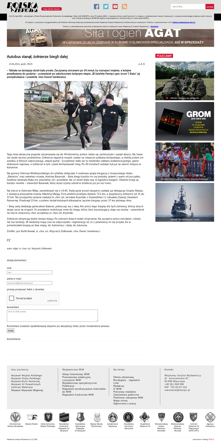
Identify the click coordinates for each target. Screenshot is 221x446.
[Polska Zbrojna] (48, 12)
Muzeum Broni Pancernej (25, 381)
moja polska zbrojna (51, 9)
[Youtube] (115, 6)
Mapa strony (120, 400)
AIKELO (211, 439)
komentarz (14, 307)
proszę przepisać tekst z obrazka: (26, 289)
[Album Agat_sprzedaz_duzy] (110, 35)
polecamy (164, 56)
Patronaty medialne (124, 392)
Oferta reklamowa (123, 377)
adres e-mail (15, 278)
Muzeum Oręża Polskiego (26, 378)
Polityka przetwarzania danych (183, 22)
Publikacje (68, 386)
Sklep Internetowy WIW (75, 374)
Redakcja (118, 386)
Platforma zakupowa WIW (128, 397)
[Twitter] (105, 6)
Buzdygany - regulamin (126, 380)
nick (10, 268)
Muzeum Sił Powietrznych (26, 384)
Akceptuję (154, 26)
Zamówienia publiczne (126, 394)
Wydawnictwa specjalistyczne (79, 383)
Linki (116, 383)
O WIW (117, 389)
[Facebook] (96, 6)
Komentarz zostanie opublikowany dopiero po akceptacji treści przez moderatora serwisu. (58, 326)
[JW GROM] (185, 121)
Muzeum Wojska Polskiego (26, 375)
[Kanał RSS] (124, 6)
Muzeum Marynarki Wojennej (27, 390)
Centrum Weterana (22, 387)
